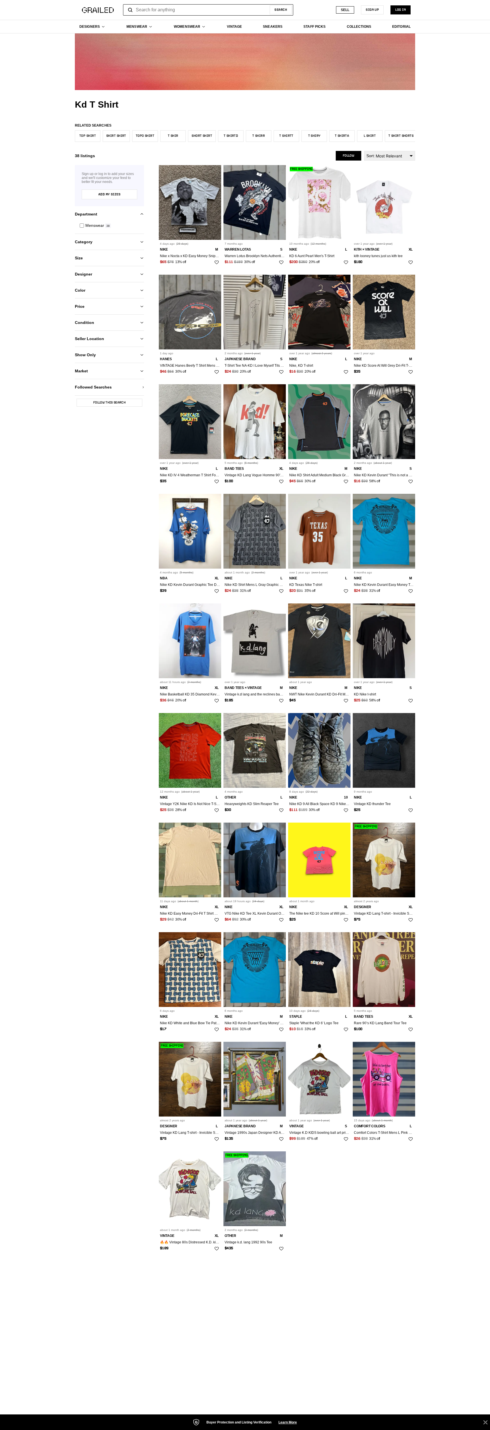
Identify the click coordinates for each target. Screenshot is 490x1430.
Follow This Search (109, 402)
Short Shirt (202, 136)
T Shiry (314, 136)
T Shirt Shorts (400, 136)
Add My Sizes (109, 194)
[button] (109, 225)
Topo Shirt (145, 136)
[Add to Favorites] (216, 262)
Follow (348, 155)
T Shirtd (231, 136)
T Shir (173, 136)
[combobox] (208, 10)
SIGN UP (372, 9)
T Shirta (342, 136)
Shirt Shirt (116, 136)
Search (280, 9)
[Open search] (130, 10)
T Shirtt (286, 136)
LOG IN (400, 9)
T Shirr (258, 136)
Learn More (287, 1422)
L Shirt (370, 136)
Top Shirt (87, 136)
